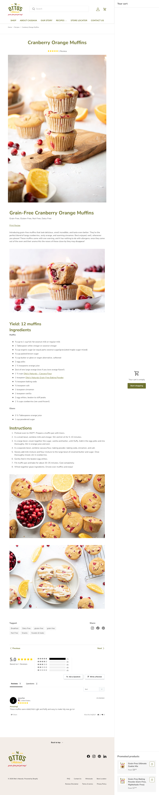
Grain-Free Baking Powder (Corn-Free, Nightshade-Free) (137, 782)
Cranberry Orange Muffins (30, 27)
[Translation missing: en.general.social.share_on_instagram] (92, 628)
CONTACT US (97, 20)
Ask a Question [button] (74, 677)
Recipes (17, 27)
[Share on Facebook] (98, 628)
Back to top (56, 742)
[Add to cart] (152, 764)
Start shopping (136, 385)
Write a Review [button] (96, 677)
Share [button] (15, 715)
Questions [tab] (30, 683)
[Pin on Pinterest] (103, 628)
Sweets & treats (37, 633)
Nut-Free (14, 633)
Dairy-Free (26, 628)
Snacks (24, 633)
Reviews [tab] (14, 683)
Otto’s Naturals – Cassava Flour (38, 373)
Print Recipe (14, 225)
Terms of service (87, 784)
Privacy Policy (101, 784)
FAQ (68, 779)
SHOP (13, 20)
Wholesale (89, 779)
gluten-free (38, 628)
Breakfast (14, 628)
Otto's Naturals (18, 779)
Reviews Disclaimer (71, 784)
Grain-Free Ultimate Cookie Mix (137, 765)
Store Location (101, 779)
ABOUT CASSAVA (28, 20)
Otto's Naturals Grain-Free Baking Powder (44, 377)
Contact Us (77, 779)
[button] (105, 9)
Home (10, 27)
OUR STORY (46, 20)
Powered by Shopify (31, 779)
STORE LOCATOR (79, 20)
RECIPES (60, 20)
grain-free (51, 628)
